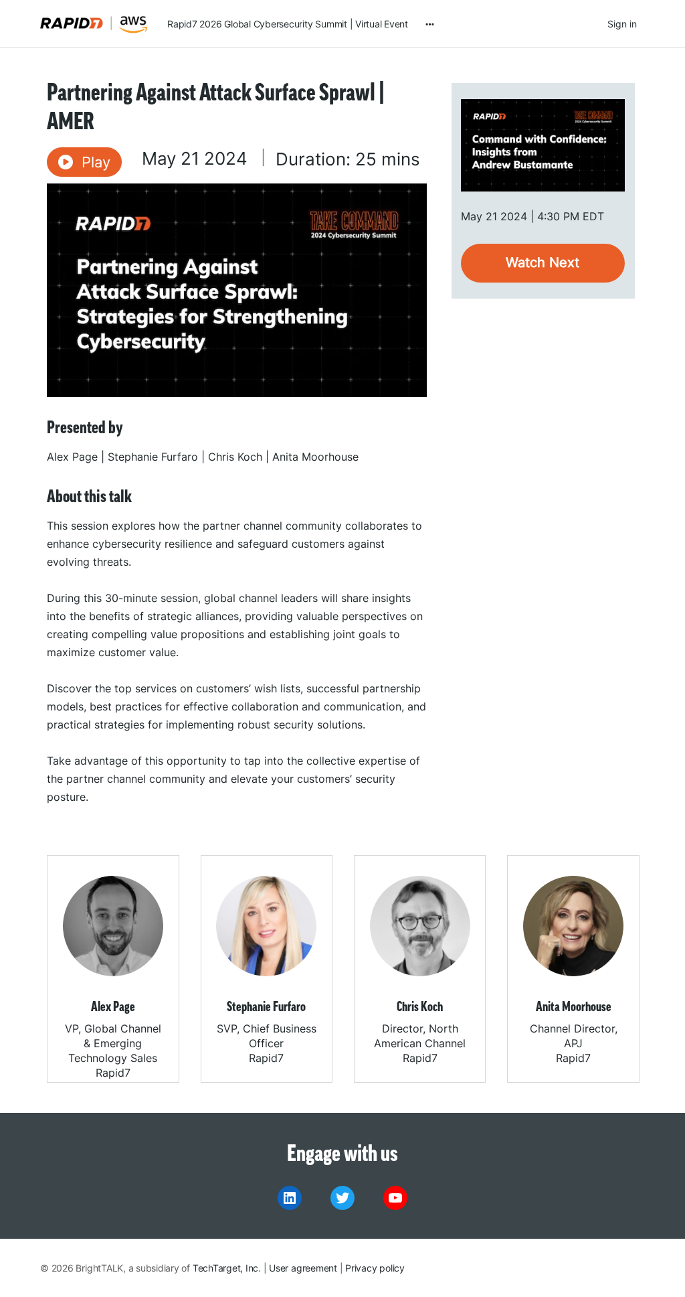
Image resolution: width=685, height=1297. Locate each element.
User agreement (303, 1268)
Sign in (622, 23)
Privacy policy (375, 1268)
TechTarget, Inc (225, 1268)
